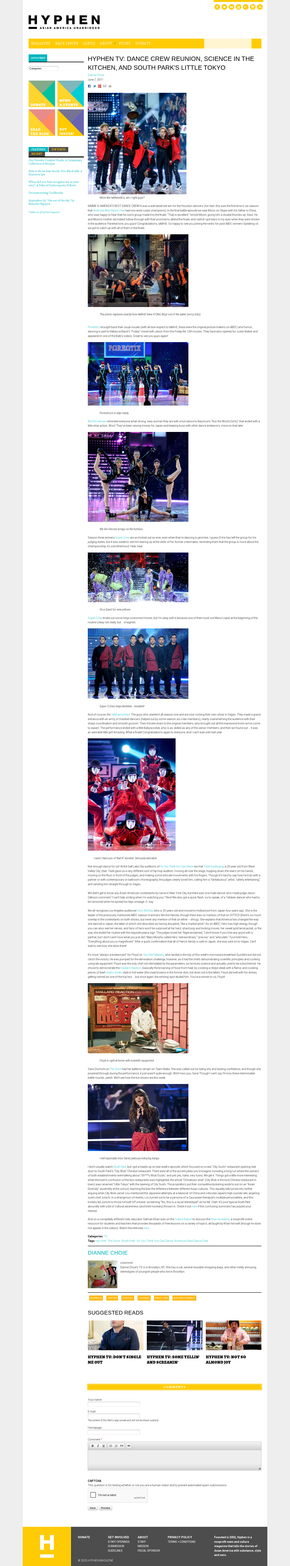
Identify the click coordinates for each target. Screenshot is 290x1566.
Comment (95, 1439)
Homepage (95, 1427)
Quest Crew (122, 537)
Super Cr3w (95, 618)
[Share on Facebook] (89, 86)
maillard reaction (130, 968)
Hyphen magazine (47, 1546)
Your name (95, 1399)
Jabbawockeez (120, 714)
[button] (92, 1445)
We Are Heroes (97, 421)
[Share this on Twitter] (94, 86)
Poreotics (94, 327)
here (194, 1206)
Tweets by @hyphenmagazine (44, 212)
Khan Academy (220, 1219)
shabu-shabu (114, 972)
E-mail (91, 1411)
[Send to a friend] (104, 86)
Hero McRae (145, 910)
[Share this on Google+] (99, 86)
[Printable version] (109, 86)
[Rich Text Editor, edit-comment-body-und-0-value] (174, 1457)
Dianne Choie (108, 1253)
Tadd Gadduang (214, 866)
